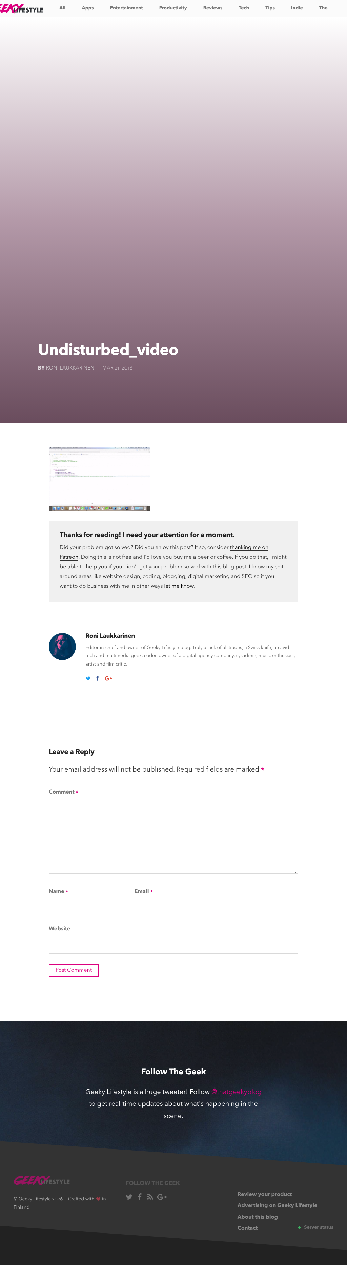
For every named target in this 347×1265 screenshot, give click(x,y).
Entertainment (126, 8)
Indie (297, 8)
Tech (244, 8)
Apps (88, 8)
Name (58, 892)
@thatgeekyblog (236, 1092)
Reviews (213, 8)
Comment (63, 792)
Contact (248, 1228)
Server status (318, 1227)
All (62, 8)
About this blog (258, 1217)
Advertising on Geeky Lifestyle (278, 1205)
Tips (270, 8)
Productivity (173, 8)
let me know (179, 586)
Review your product (265, 1194)
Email (144, 892)
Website (59, 929)
